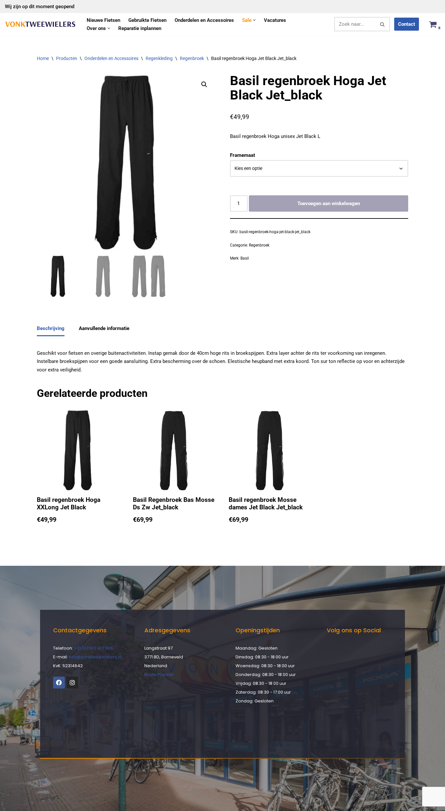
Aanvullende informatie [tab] (104, 328)
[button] (254, 20)
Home (43, 58)
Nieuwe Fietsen (103, 20)
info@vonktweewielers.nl (95, 657)
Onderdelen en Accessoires (204, 20)
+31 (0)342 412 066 (93, 648)
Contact (406, 24)
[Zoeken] (382, 24)
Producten (66, 58)
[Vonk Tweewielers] (40, 24)
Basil (244, 258)
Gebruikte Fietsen (147, 20)
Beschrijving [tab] (51, 328)
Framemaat (242, 155)
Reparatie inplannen (139, 28)
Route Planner (159, 674)
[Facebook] (59, 682)
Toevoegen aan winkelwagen (328, 203)
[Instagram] (72, 682)
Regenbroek (192, 58)
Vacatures (275, 20)
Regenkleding (159, 58)
